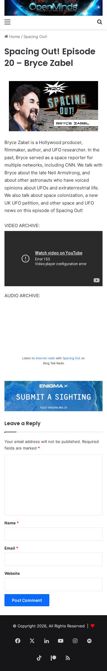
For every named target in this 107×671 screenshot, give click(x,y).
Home (14, 36)
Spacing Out (71, 358)
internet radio (45, 358)
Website (12, 573)
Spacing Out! (35, 36)
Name (11, 522)
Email (11, 548)
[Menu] (7, 21)
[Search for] (100, 21)
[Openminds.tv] (53, 8)
